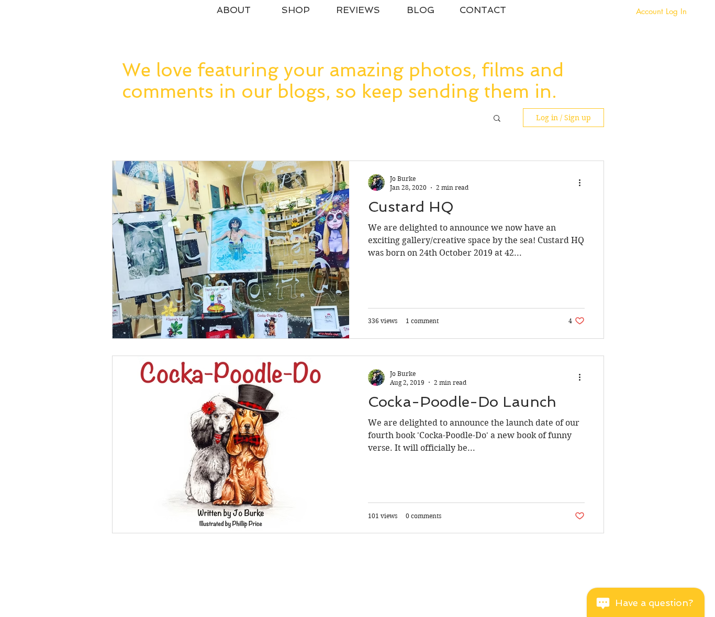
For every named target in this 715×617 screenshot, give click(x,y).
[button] (497, 118)
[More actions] (583, 182)
